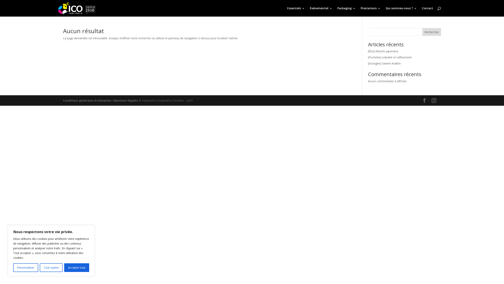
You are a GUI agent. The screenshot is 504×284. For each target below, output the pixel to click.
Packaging (344, 8)
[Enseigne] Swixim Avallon (384, 63)
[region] (51, 250)
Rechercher (431, 32)
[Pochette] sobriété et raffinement (390, 57)
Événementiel (319, 8)
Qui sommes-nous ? (399, 8)
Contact (427, 8)
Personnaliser (25, 267)
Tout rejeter (51, 267)
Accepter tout (76, 267)
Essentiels (294, 8)
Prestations (369, 8)
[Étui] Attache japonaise (383, 51)
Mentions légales (125, 100)
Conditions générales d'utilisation (87, 100)
